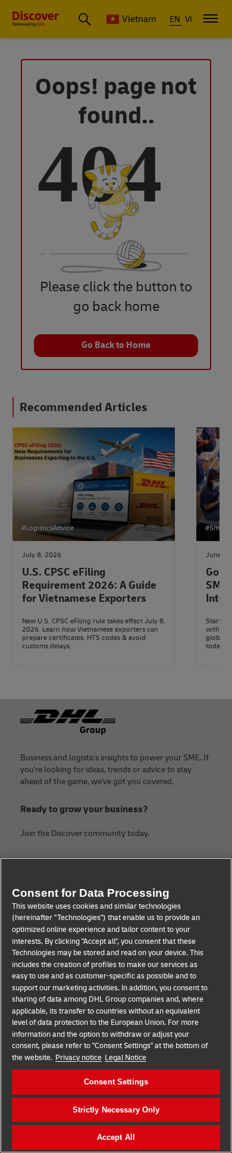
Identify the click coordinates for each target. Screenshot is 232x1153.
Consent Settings (116, 1081)
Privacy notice (78, 1057)
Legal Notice (125, 1057)
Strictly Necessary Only (116, 1109)
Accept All (116, 1137)
